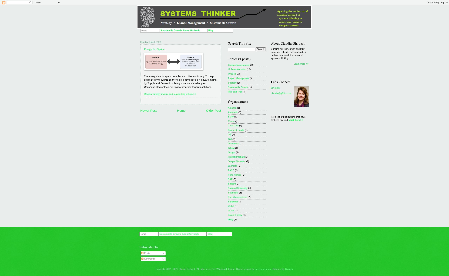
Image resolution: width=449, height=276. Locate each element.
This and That (235, 91)
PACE (231, 170)
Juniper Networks (237, 161)
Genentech (233, 143)
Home (181, 110)
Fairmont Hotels (236, 130)
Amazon (232, 108)
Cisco (231, 121)
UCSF (231, 210)
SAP (230, 179)
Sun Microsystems (237, 197)
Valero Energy (235, 215)
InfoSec (232, 74)
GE (229, 134)
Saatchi (232, 183)
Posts (146, 253)
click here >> (296, 120)
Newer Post (148, 110)
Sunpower (233, 201)
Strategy (232, 82)
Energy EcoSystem (154, 49)
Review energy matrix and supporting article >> (170, 94)
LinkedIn (275, 88)
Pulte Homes (234, 174)
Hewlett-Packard (236, 157)
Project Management (238, 78)
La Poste (232, 166)
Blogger (289, 269)
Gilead (231, 148)
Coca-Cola (233, 125)
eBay (230, 219)
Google (231, 152)
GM (230, 139)
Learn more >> (301, 64)
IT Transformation (237, 69)
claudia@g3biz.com (281, 93)
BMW (231, 116)
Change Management (239, 65)
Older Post (213, 110)
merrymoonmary (263, 269)
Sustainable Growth (238, 87)
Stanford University (237, 188)
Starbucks (233, 192)
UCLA (231, 206)
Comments (149, 259)
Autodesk (233, 112)
